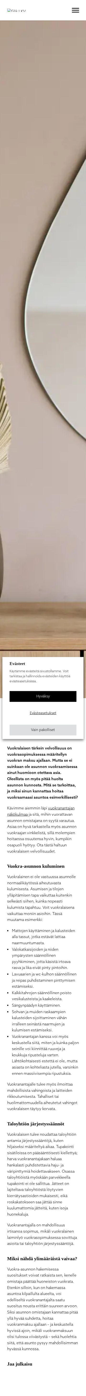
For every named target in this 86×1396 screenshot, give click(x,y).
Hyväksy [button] (43, 696)
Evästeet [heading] (17, 663)
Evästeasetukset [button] (43, 713)
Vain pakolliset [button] (43, 730)
